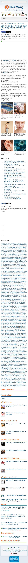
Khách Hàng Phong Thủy (11, 541)
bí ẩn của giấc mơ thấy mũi (17, 244)
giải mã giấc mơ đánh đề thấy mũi (8, 307)
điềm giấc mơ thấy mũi (7, 275)
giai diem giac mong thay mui (18, 292)
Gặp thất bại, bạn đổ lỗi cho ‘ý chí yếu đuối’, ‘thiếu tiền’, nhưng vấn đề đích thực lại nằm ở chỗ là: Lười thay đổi (13, 516)
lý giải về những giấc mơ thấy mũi (14, 345)
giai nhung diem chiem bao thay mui (12, 334)
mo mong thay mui (15, 347)
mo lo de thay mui (6, 347)
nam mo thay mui (8, 350)
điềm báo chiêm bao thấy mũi (9, 274)
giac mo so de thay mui (12, 282)
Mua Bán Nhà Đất (8, 533)
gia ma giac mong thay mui (14, 278)
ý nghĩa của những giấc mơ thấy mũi (14, 379)
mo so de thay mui (23, 347)
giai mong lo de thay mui (10, 326)
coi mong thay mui (4, 269)
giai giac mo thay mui (19, 299)
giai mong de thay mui (7, 322)
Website (2, 235)
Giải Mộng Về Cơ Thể (11, 23)
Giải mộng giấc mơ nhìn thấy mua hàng (16, 461)
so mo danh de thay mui (18, 358)
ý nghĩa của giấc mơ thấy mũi (11, 376)
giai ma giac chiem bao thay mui (7, 306)
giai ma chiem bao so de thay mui (19, 303)
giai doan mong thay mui (17, 295)
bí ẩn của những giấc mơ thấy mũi (14, 247)
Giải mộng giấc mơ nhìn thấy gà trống (16, 423)
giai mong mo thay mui (5, 327)
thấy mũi (5, 72)
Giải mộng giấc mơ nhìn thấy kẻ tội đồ (12, 198)
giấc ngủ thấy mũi (20, 285)
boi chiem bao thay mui (6, 262)
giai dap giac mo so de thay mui (11, 288)
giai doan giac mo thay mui (17, 293)
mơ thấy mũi (20, 64)
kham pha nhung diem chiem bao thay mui (17, 343)
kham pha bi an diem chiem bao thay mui (18, 340)
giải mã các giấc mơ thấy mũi (16, 302)
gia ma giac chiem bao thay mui (16, 277)
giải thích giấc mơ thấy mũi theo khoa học (15, 336)
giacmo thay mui (4, 286)
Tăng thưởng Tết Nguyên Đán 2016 (12, 197)
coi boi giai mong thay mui (21, 268)
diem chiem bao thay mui (14, 269)
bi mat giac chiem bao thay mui (15, 257)
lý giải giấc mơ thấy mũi (6, 344)
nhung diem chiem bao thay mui (7, 354)
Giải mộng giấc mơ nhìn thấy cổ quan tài (13, 175)
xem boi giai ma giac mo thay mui (17, 365)
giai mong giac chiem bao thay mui (10, 324)
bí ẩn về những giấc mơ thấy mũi (12, 255)
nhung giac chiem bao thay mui (13, 355)
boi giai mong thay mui (7, 265)
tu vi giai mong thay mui (10, 364)
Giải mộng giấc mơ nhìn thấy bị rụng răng (13, 180)
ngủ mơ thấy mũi (4, 353)
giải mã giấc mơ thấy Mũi (9, 60)
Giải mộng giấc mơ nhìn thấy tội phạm (16, 442)
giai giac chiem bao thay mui (9, 299)
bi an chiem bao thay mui (18, 243)
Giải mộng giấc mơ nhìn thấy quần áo (16, 487)
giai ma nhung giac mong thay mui (15, 316)
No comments (21, 23)
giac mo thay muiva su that (15, 284)
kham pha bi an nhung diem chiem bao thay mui (11, 341)
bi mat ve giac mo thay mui (8, 261)
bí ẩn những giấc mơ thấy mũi (13, 254)
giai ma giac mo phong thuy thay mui (10, 309)
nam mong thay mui (7, 351)
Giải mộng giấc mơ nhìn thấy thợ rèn (16, 450)
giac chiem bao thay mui (13, 279)
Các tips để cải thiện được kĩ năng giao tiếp (14, 161)
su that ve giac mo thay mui (10, 362)
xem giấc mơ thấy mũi (14, 368)
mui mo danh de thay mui (13, 348)
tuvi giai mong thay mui (20, 364)
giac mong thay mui (12, 285)
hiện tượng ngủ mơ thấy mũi (20, 337)
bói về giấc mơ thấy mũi (18, 265)
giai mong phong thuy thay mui (18, 329)
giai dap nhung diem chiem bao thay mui (13, 289)
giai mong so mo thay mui (15, 330)
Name (2, 225)
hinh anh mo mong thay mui (7, 338)
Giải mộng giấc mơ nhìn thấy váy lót (15, 480)
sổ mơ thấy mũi (12, 361)
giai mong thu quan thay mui (11, 331)
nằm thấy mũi (24, 351)
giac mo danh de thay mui (8, 281)
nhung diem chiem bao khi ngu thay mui (16, 353)
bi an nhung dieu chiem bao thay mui (18, 251)
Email (2, 230)
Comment (3, 211)
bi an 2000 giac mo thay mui (7, 243)
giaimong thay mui (10, 337)
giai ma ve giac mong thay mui (16, 317)
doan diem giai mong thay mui (9, 272)
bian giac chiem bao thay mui (20, 261)
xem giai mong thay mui (12, 372)
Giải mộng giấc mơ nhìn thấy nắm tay (16, 469)
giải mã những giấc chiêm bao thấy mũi (11, 315)
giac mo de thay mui (18, 281)
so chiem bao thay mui (9, 357)
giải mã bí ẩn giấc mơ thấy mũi (15, 300)
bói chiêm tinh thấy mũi (16, 262)
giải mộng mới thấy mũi (16, 327)
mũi (6, 36)
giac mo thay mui (20, 282)
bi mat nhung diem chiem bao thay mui (14, 258)
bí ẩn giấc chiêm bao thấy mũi (15, 248)
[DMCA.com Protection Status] (14, 561)
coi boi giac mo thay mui (10, 268)
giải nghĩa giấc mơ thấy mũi (8, 333)
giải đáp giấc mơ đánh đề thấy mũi (17, 296)
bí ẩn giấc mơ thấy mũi (13, 250)
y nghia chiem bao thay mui (18, 374)
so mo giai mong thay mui (10, 360)
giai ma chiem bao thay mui (6, 305)
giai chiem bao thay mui (13, 286)
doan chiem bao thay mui (10, 271)
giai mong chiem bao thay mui (9, 320)
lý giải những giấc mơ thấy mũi (17, 344)
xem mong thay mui (21, 372)
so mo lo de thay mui (20, 360)
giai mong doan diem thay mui (9, 323)
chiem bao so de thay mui (16, 267)
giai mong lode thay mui (21, 326)
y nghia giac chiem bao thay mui (9, 382)
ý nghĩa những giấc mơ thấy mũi (13, 385)
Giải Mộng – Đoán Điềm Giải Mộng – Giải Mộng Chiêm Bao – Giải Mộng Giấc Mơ (16, 551)
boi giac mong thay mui (10, 264)
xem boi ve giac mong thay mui (17, 367)
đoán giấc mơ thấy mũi (17, 275)
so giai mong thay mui (7, 358)
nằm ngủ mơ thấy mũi (16, 351)
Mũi (8, 34)
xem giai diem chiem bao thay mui (12, 369)
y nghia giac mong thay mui (8, 384)
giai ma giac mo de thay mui (21, 306)
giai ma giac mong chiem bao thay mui (13, 310)
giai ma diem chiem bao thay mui (20, 305)
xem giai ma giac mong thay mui (13, 371)
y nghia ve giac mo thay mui (15, 386)
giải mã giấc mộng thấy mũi (15, 312)
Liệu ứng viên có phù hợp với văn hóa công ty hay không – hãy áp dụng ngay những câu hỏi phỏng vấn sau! (13, 509)
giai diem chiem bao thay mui (17, 291)
